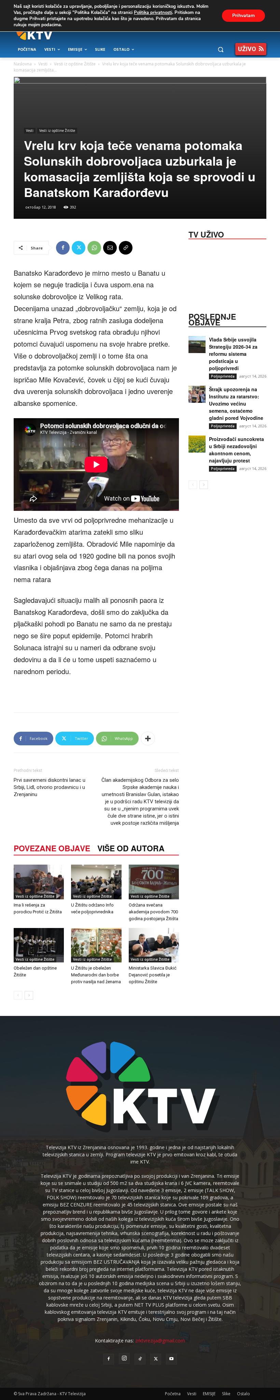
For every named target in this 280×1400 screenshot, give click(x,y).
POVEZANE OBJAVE (52, 848)
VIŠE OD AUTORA (131, 848)
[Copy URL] (125, 248)
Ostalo (243, 1394)
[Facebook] (63, 248)
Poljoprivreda (223, 376)
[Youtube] (171, 1359)
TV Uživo (206, 234)
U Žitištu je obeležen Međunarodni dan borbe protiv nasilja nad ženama (96, 974)
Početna (173, 1394)
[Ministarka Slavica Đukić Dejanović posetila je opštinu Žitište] (154, 945)
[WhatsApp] (94, 248)
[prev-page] (18, 995)
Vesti (42, 64)
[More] (148, 738)
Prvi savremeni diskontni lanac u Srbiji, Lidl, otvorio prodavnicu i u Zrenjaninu (49, 787)
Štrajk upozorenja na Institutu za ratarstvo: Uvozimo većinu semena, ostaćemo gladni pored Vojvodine (236, 403)
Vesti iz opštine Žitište (75, 64)
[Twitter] (78, 248)
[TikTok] (140, 1359)
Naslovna (23, 64)
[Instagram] (124, 1358)
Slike (226, 1394)
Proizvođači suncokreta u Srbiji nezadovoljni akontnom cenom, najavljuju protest (236, 450)
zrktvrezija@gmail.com (160, 1340)
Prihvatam (243, 15)
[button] (220, 50)
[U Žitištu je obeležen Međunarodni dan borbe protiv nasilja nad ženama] (96, 945)
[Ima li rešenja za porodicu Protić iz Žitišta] (39, 882)
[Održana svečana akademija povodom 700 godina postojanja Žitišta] (154, 882)
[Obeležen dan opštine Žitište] (39, 945)
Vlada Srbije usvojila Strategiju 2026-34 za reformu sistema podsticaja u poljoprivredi (233, 353)
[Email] (110, 248)
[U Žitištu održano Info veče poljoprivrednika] (96, 882)
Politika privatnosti (153, 13)
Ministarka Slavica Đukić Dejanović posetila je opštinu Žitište (153, 974)
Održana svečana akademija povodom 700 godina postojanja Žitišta (153, 911)
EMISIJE (209, 1394)
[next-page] (29, 995)
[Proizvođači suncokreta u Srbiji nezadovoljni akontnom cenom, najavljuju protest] (197, 444)
